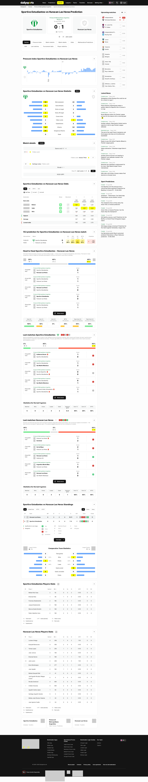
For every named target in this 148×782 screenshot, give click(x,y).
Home (87, 509)
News (44, 2)
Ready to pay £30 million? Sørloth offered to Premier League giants (113, 142)
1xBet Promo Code (68, 744)
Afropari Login (83, 743)
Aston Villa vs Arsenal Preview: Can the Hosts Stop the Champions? (112, 210)
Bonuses (89, 2)
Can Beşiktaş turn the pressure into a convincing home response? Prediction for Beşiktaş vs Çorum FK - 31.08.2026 (113, 188)
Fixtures (54, 726)
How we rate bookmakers (109, 764)
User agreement (97, 764)
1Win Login (83, 745)
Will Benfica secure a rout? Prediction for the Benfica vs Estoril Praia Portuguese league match (114, 218)
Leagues (68, 2)
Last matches (35, 46)
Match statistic (50, 42)
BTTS (34, 188)
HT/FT (43, 509)
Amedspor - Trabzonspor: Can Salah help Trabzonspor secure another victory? (113, 196)
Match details (63, 42)
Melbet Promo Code (69, 751)
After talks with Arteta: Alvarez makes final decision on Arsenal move (113, 174)
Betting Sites (98, 2)
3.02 (84, 204)
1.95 (76, 211)
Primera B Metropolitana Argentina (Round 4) (59, 18)
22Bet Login (83, 750)
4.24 (92, 208)
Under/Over (31, 509)
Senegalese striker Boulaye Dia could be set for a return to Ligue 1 (113, 99)
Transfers (82, 2)
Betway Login (83, 755)
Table (50, 726)
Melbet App (50, 745)
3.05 (84, 208)
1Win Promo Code (68, 747)
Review (26, 42)
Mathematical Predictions (85, 42)
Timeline (41, 143)
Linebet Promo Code (69, 754)
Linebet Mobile (50, 750)
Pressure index (37, 42)
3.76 (92, 204)
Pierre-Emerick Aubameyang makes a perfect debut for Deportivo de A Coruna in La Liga (113, 107)
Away (93, 509)
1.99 (76, 204)
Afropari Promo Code (69, 756)
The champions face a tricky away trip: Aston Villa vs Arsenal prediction (112, 203)
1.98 (76, 208)
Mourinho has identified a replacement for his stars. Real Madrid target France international (113, 166)
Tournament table (48, 46)
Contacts (79, 764)
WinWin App (50, 752)
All (25, 509)
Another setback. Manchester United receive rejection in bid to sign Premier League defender (114, 125)
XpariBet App (50, 757)
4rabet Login (83, 752)
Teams (75, 2)
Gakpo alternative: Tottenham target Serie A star (113, 149)
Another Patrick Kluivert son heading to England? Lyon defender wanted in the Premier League (112, 157)
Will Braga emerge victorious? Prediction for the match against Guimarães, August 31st (113, 226)
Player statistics (62, 46)
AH (29, 188)
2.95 (84, 211)
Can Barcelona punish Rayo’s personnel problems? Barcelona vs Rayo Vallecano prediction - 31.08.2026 (112, 234)
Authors (99, 743)
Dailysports (23, 6)
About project (71, 764)
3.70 (92, 211)
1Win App (49, 743)
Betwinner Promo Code (69, 749)
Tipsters (99, 745)
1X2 (25, 188)
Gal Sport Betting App (52, 755)
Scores (60, 2)
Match (77, 91)
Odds (72, 42)
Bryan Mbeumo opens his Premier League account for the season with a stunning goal (113, 115)
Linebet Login (83, 747)
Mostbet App (50, 747)
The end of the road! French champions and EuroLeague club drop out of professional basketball (113, 134)
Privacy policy (87, 764)
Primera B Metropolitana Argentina (42, 6)
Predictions (51, 2)
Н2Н (25, 46)
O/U (39, 188)
